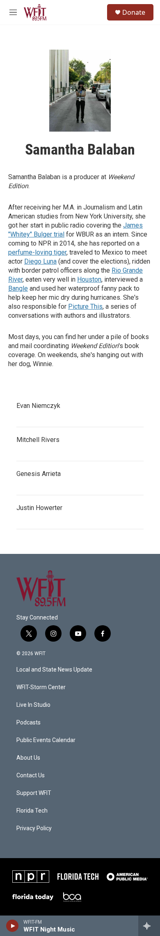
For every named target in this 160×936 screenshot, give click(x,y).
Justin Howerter (39, 508)
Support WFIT (33, 793)
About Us (28, 758)
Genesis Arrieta (38, 474)
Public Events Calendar (45, 740)
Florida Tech (32, 811)
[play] (12, 926)
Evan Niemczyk (38, 406)
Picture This (85, 306)
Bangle (18, 288)
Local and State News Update (54, 670)
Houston (89, 279)
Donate (133, 12)
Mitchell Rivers (37, 440)
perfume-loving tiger (37, 252)
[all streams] (149, 926)
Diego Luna (40, 261)
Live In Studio (33, 705)
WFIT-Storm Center (41, 687)
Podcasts (28, 723)
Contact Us (30, 775)
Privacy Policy (34, 828)
